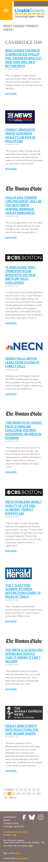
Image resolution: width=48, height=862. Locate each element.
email (16, 853)
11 (24, 793)
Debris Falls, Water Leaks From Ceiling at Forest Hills (22, 362)
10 (18, 793)
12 (29, 793)
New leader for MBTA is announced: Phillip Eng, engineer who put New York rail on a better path (23, 58)
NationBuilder (22, 858)
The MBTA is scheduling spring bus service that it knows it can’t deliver (24, 655)
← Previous (9, 789)
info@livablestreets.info (15, 831)
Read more (11, 93)
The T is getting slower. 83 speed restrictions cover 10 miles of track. (22, 591)
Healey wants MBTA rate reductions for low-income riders (21, 729)
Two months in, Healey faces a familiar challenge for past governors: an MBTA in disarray (23, 430)
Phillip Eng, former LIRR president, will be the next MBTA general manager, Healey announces (23, 205)
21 (38, 793)
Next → (12, 797)
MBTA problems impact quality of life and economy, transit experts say (23, 507)
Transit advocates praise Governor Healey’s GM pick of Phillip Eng (20, 135)
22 (6, 797)
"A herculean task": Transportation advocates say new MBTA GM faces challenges (20, 275)
